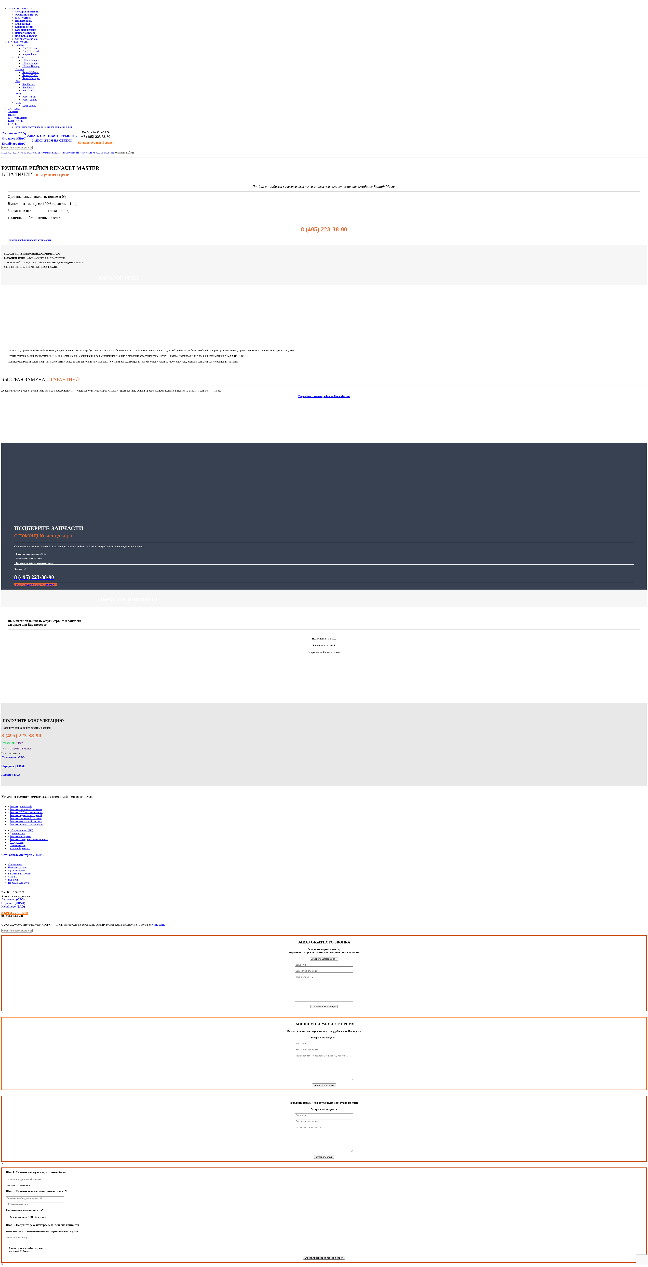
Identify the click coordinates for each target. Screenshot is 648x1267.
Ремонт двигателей (21, 806)
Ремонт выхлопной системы (26, 821)
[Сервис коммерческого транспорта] (1, 2)
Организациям (16, 870)
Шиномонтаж (17, 845)
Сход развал (16, 842)
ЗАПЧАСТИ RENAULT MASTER (96, 152)
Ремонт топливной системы (26, 809)
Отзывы (12, 876)
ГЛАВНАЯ (6, 152)
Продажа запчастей (19, 882)
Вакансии (13, 879)
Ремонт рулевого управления (26, 824)
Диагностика (17, 833)
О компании (15, 864)
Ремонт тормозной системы (26, 818)
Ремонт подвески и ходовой (26, 815)
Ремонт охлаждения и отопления (29, 839)
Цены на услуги (17, 867)
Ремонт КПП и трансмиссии (26, 812)
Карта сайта (158, 924)
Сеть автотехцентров (23, 855)
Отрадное (14, 138)
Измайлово (14, 143)
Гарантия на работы (19, 873)
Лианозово (14, 133)
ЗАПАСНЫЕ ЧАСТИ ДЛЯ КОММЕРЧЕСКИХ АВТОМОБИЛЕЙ (46, 152)
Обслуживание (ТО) (21, 830)
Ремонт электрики (20, 836)
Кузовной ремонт (20, 848)
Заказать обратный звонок (95, 142)
